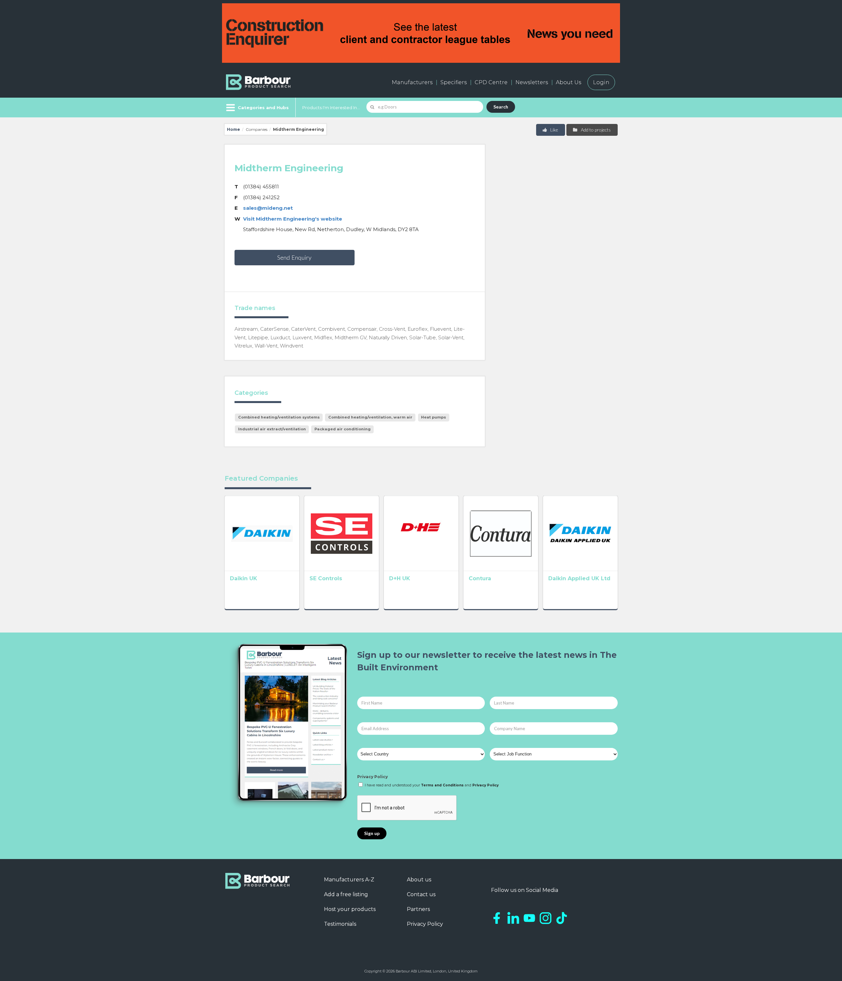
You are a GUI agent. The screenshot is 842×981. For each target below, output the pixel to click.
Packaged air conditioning (342, 429)
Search (500, 106)
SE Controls (326, 578)
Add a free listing (346, 894)
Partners (418, 909)
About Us (568, 82)
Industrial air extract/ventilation (272, 429)
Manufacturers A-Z (349, 879)
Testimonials (340, 924)
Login (601, 82)
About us (419, 879)
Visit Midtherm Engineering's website (292, 219)
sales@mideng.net (268, 208)
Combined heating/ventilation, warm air (370, 417)
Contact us (421, 894)
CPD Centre (491, 82)
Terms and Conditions (442, 785)
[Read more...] (262, 533)
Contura (480, 578)
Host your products (350, 909)
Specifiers (453, 82)
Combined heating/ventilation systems (279, 417)
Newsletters (531, 82)
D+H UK (399, 578)
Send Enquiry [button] (294, 257)
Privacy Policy (372, 776)
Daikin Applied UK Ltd (579, 578)
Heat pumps (433, 417)
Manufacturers (412, 82)
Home (233, 129)
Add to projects (595, 129)
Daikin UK (243, 578)
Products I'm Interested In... (331, 107)
